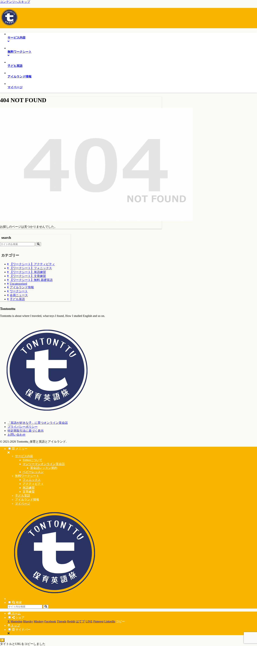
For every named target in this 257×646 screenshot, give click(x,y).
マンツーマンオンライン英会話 (44, 464)
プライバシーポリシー (23, 426)
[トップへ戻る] (2, 640)
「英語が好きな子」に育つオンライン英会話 (38, 422)
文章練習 (29, 491)
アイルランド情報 (27, 499)
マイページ (22, 503)
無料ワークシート (27, 475)
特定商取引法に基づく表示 (26, 430)
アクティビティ (33, 483)
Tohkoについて (32, 460)
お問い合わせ (17, 434)
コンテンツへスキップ (15, 1)
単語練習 (29, 487)
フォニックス (32, 479)
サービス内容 (24, 456)
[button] (38, 244)
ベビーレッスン (33, 471)
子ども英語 (22, 495)
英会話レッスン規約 (43, 467)
